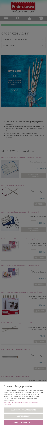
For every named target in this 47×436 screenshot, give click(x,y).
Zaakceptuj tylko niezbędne (23, 410)
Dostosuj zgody (23, 416)
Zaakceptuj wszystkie (23, 422)
